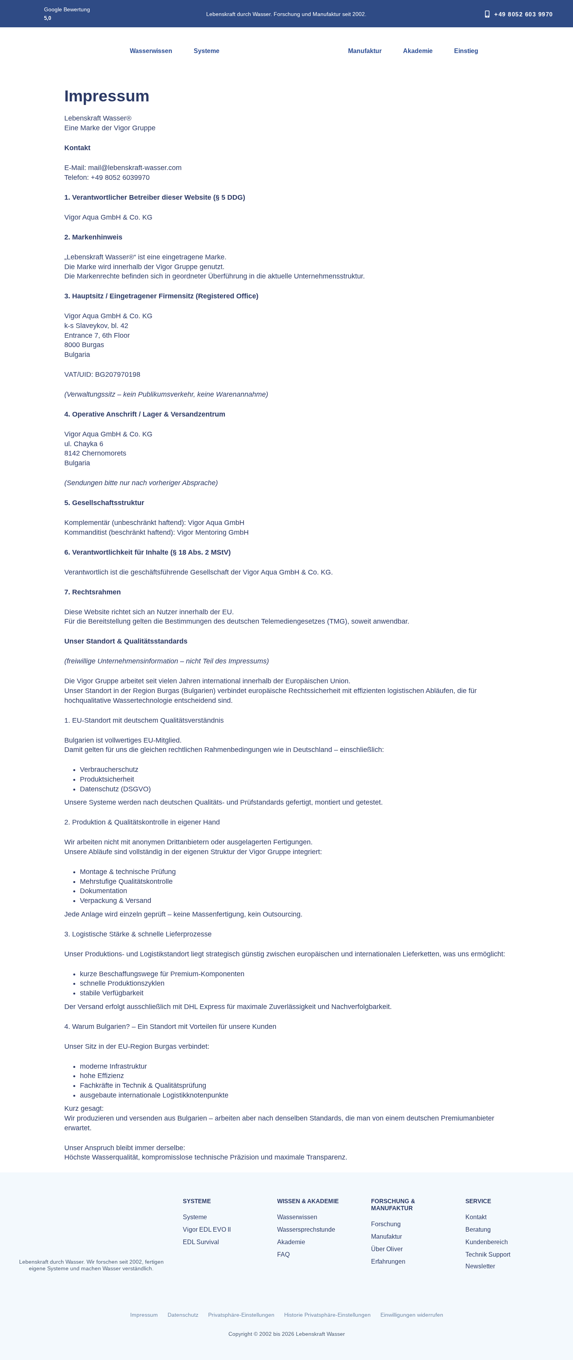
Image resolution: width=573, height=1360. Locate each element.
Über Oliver (387, 1249)
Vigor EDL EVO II (207, 1229)
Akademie (418, 51)
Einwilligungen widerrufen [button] (411, 1315)
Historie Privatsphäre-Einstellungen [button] (327, 1315)
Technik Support (487, 1254)
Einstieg (466, 51)
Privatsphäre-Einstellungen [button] (241, 1315)
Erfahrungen (388, 1261)
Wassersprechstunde (306, 1229)
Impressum (144, 1315)
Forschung (386, 1224)
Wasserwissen (151, 51)
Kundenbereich (486, 1242)
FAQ (283, 1254)
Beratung (478, 1229)
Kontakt (475, 1217)
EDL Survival (201, 1242)
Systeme (206, 51)
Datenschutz (183, 1315)
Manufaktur (365, 51)
